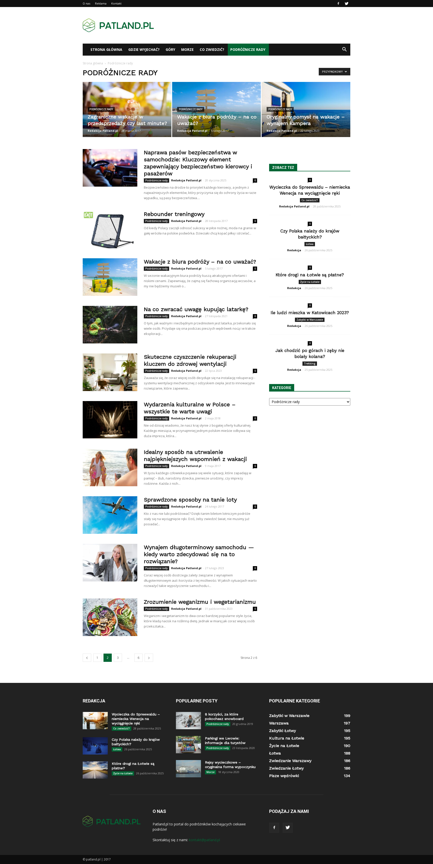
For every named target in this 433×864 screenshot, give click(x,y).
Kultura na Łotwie (286, 738)
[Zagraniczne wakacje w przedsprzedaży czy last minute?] (127, 109)
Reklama (100, 3)
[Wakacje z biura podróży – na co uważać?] (216, 109)
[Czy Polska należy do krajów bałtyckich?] (95, 746)
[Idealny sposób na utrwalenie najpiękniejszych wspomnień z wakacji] (110, 467)
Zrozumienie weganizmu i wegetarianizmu (200, 602)
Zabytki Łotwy (282, 730)
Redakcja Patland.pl (103, 131)
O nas (86, 3)
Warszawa (279, 723)
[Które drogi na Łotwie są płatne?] (95, 770)
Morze (187, 49)
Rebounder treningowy (174, 214)
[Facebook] (338, 3)
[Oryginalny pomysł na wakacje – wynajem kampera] (306, 109)
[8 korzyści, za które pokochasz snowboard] (188, 720)
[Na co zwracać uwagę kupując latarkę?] (110, 324)
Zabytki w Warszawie (309, 319)
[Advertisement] (259, 25)
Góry (170, 49)
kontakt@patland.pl (204, 839)
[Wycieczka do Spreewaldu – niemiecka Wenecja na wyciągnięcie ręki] (95, 720)
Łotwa (309, 244)
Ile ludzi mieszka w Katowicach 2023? (310, 312)
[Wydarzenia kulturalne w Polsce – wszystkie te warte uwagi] (110, 419)
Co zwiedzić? (212, 49)
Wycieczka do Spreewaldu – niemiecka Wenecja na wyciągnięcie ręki (136, 718)
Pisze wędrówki (284, 775)
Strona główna (106, 49)
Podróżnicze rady (247, 49)
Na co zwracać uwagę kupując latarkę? (196, 309)
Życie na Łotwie (309, 282)
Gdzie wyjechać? (144, 49)
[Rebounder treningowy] (110, 229)
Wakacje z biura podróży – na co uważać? (200, 262)
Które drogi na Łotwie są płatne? (310, 274)
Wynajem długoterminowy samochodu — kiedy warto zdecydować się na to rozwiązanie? (199, 554)
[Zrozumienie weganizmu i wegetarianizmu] (110, 617)
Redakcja (294, 250)
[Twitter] (346, 3)
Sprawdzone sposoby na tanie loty (190, 500)
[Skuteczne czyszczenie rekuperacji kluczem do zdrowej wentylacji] (110, 372)
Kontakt (116, 3)
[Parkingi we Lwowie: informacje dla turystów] (188, 744)
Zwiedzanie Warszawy (290, 760)
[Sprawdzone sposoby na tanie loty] (110, 515)
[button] (344, 50)
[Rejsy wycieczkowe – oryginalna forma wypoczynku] (188, 768)
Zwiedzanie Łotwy (286, 768)
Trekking (309, 363)
